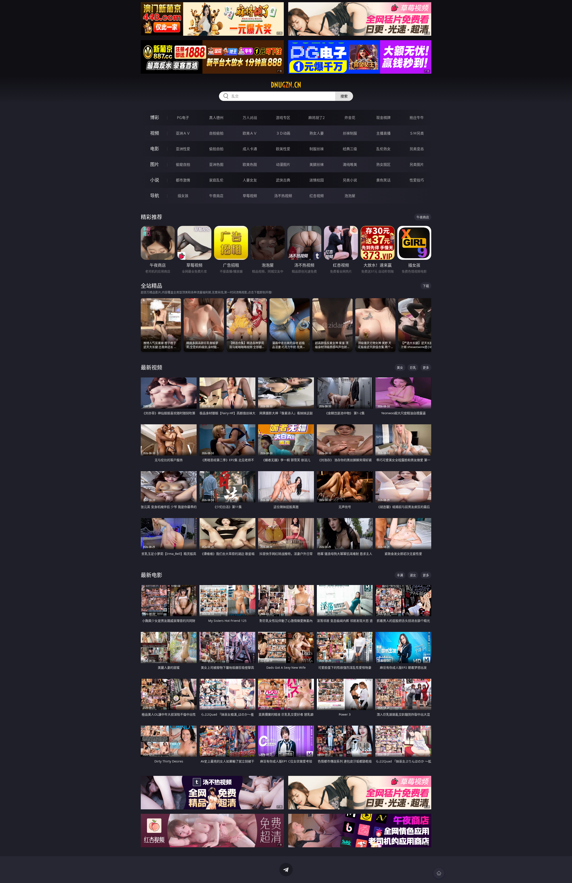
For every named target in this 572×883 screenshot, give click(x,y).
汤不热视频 (283, 195)
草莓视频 (250, 195)
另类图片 (417, 164)
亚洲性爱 (183, 148)
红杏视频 (316, 195)
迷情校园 (316, 180)
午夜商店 (216, 195)
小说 (154, 180)
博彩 (154, 118)
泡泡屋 (350, 195)
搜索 (344, 96)
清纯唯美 (350, 164)
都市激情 (183, 180)
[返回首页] (438, 873)
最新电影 (151, 575)
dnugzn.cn (286, 84)
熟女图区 (383, 164)
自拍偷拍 (216, 133)
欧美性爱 (283, 148)
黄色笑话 (383, 180)
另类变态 (417, 148)
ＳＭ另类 (417, 133)
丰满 (400, 575)
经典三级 (350, 148)
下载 (426, 286)
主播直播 (383, 133)
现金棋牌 (383, 117)
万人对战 (250, 117)
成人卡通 (250, 148)
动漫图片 (283, 164)
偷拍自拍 (216, 148)
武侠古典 (283, 180)
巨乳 (413, 367)
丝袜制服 (350, 133)
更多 (426, 367)
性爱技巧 (417, 180)
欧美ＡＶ (250, 133)
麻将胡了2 (316, 117)
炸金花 (350, 117)
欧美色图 (250, 164)
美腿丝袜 (316, 164)
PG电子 (183, 117)
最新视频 (151, 367)
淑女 (413, 575)
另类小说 (350, 180)
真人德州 (216, 117)
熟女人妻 (316, 133)
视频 (154, 133)
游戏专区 (283, 117)
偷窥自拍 (183, 164)
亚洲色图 (216, 164)
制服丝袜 (316, 148)
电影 (154, 149)
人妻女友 (250, 180)
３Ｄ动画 (283, 133)
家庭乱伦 (216, 180)
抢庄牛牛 (417, 117)
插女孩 (183, 195)
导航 (154, 196)
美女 (400, 367)
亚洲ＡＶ (183, 133)
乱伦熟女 (383, 148)
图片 (154, 164)
